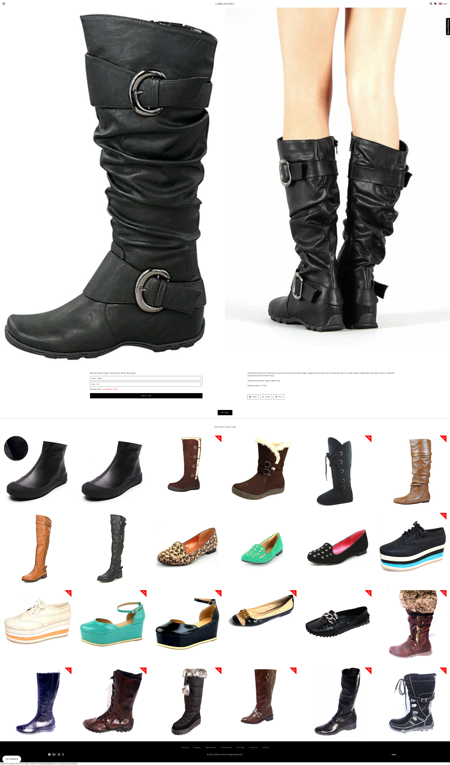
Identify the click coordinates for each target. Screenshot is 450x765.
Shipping (197, 747)
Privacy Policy (226, 747)
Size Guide (185, 747)
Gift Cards (240, 747)
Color (94, 378)
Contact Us (253, 747)
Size (93, 384)
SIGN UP (266, 747)
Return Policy (211, 747)
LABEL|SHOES (225, 3)
